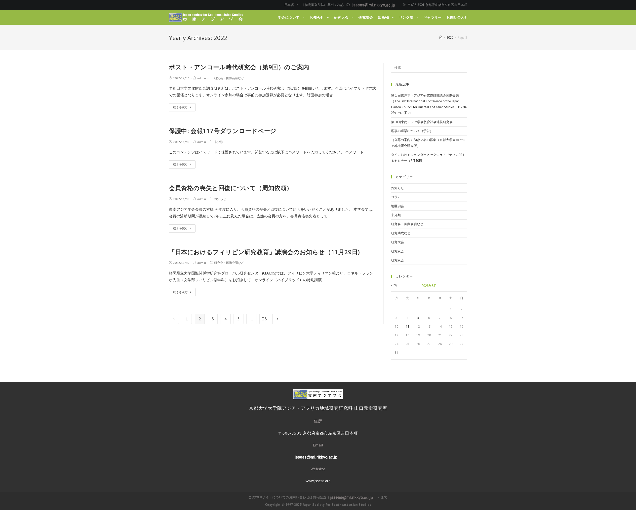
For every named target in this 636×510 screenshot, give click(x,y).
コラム (396, 197)
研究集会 (397, 251)
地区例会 (397, 206)
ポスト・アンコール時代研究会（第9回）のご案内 (239, 67)
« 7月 (394, 285)
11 (407, 326)
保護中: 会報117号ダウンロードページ (223, 131)
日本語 (289, 5)
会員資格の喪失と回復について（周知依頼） (231, 188)
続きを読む (180, 107)
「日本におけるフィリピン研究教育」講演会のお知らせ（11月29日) (264, 252)
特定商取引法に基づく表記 (324, 5)
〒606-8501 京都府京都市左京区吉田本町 (437, 5)
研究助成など (400, 233)
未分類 (218, 142)
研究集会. (398, 260)
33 (264, 319)
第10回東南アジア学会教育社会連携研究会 (422, 122)
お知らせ (220, 199)
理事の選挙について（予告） (412, 131)
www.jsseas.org (318, 480)
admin (201, 78)
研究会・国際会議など (229, 78)
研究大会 (397, 242)
